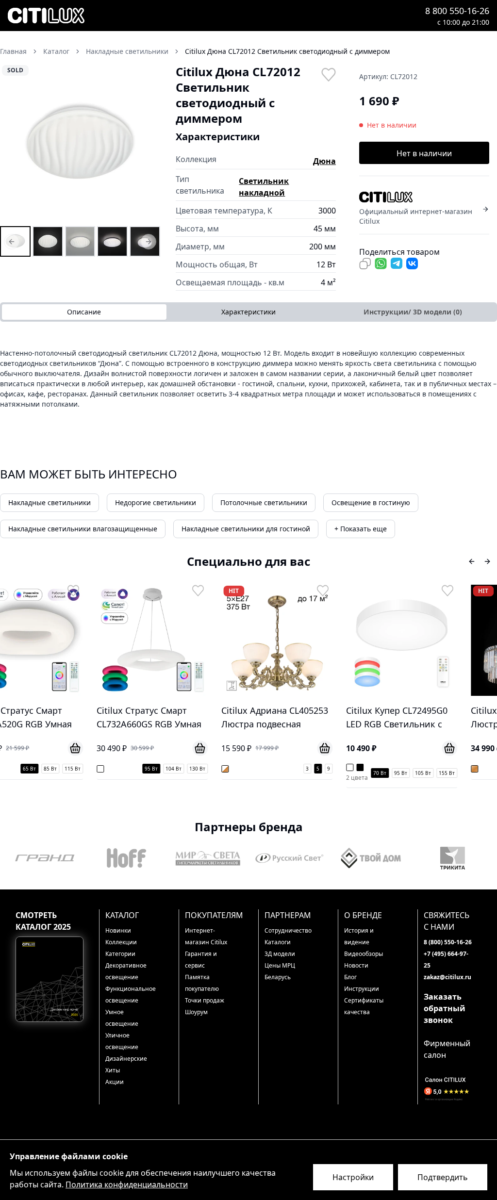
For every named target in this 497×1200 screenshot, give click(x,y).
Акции (114, 1082)
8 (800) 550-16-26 (448, 942)
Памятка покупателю (202, 983)
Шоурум (196, 1012)
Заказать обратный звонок (444, 1008)
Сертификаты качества (363, 1006)
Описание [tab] (84, 311)
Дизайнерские (126, 1058)
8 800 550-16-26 (457, 10)
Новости (356, 965)
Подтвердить (442, 1177)
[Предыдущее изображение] (13, 144)
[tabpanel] (248, 378)
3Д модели (280, 954)
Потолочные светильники (263, 502)
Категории (120, 954)
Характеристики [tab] (248, 311)
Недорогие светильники (155, 502)
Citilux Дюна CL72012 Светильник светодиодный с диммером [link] (287, 51)
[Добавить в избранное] (328, 74)
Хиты (112, 1070)
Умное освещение (121, 1018)
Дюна (324, 161)
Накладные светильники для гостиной (246, 528)
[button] (80, 144)
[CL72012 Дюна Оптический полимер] (145, 241)
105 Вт (338, 773)
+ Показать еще (360, 528)
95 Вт (66, 768)
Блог (350, 977)
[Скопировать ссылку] (365, 263)
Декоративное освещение (126, 971)
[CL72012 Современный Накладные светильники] (80, 241)
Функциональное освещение (129, 994)
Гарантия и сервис (201, 960)
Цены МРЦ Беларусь (280, 971)
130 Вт (112, 768)
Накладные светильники (49, 502)
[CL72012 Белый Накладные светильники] (48, 241)
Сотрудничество (288, 930)
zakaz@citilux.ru (447, 977)
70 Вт (294, 773)
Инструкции (361, 989)
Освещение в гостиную (370, 502)
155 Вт (362, 773)
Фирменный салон (447, 1049)
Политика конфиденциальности (127, 1184)
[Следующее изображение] (146, 144)
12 (492, 768)
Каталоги (278, 942)
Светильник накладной (264, 187)
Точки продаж (204, 1000)
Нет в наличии (424, 153)
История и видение (359, 936)
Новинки (118, 930)
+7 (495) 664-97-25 (446, 960)
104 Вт (89, 768)
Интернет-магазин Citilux (206, 936)
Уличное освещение (121, 1041)
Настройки (353, 1177)
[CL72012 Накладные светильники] (15, 241)
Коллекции (121, 942)
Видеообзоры (363, 954)
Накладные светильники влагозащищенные (82, 528)
